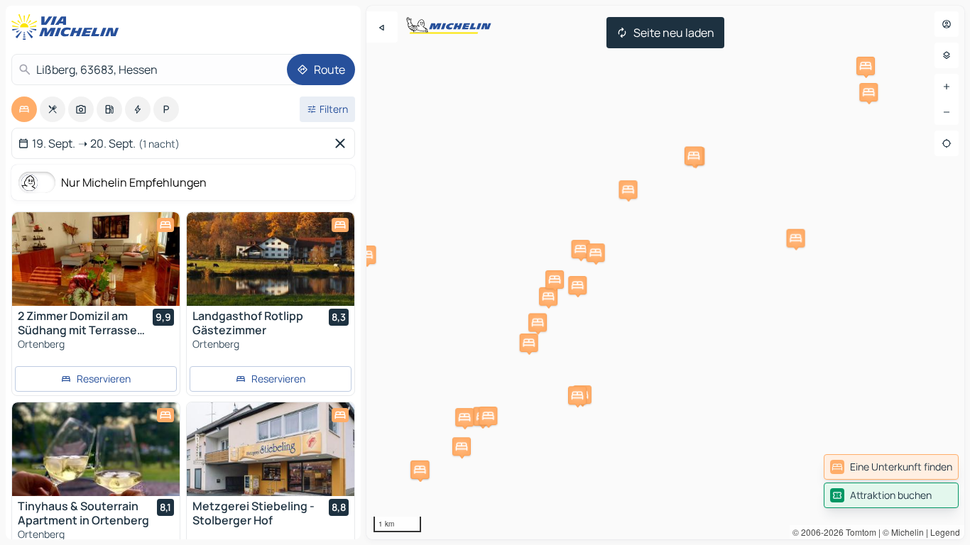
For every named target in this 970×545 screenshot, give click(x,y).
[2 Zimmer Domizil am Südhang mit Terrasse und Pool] (96, 259)
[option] (24, 109)
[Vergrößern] (946, 86)
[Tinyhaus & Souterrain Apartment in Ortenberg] (96, 449)
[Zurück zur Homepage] (68, 27)
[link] (891, 467)
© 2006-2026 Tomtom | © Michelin (858, 532)
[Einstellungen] (946, 55)
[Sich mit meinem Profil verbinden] (946, 24)
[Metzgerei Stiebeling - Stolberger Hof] (270, 449)
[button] (581, 249)
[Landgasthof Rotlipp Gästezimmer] (270, 259)
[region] (665, 272)
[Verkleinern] (946, 112)
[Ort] (946, 143)
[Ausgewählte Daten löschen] (343, 143)
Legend (945, 532)
